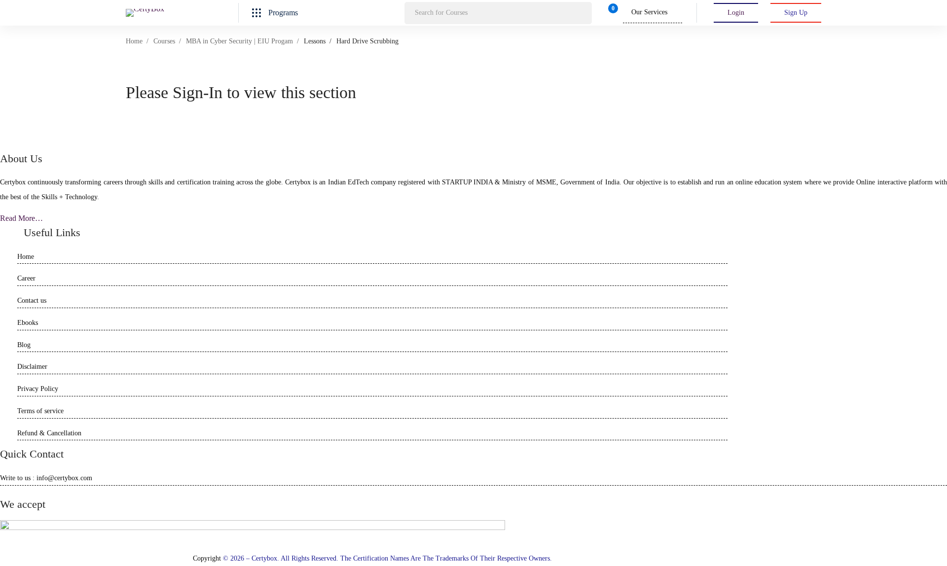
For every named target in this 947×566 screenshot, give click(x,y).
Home (134, 41)
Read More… (21, 218)
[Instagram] (29, 495)
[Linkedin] (16, 495)
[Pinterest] (44, 495)
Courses (164, 41)
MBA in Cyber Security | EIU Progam (239, 41)
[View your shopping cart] (610, 12)
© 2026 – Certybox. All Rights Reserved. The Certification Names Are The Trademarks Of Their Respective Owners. (387, 558)
